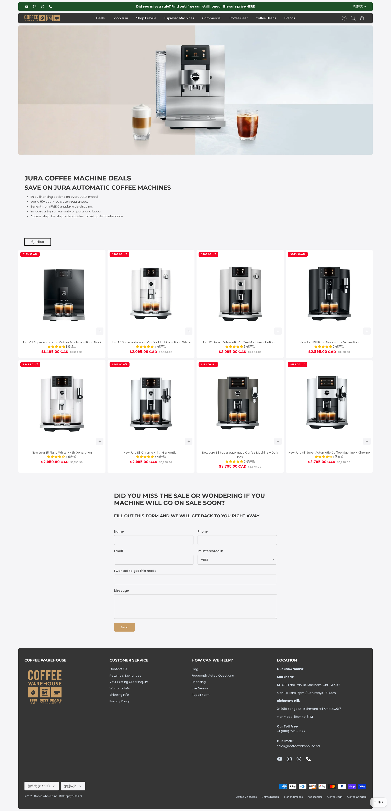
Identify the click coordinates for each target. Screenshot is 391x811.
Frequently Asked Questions (213, 675)
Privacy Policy (120, 701)
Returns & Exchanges (125, 675)
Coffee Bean (335, 797)
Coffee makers (270, 797)
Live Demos (200, 688)
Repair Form (201, 694)
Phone (203, 531)
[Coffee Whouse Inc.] (42, 18)
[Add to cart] (99, 331)
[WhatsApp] (43, 6)
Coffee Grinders (357, 797)
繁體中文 (358, 6)
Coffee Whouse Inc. (46, 796)
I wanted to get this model (135, 571)
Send (124, 627)
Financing (199, 682)
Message (121, 590)
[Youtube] (27, 6)
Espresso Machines (179, 18)
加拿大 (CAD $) (39, 786)
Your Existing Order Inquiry (129, 682)
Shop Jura (120, 18)
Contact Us (118, 669)
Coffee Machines (246, 797)
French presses (293, 797)
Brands (289, 18)
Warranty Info (120, 688)
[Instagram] (35, 6)
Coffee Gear (239, 18)
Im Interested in (210, 551)
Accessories (315, 797)
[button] (57, 347)
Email (118, 551)
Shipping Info (119, 694)
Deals (100, 18)
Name (119, 531)
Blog (195, 669)
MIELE (204, 559)
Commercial (211, 18)
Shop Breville (146, 18)
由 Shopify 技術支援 (70, 796)
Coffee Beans (266, 18)
